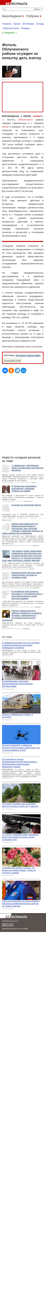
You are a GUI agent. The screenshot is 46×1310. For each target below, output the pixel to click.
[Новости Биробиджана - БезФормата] (14, 3)
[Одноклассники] (11, 370)
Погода (40, 23)
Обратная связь (7, 924)
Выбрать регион (7, 926)
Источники (28, 23)
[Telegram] (17, 370)
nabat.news (10, 79)
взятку (5, 126)
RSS (26, 929)
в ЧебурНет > (9, 32)
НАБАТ (38, 116)
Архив (17, 23)
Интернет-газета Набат (28, 355)
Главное (6, 23)
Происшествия (11, 28)
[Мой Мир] (23, 370)
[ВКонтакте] (5, 370)
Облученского (25, 119)
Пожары (25, 28)
